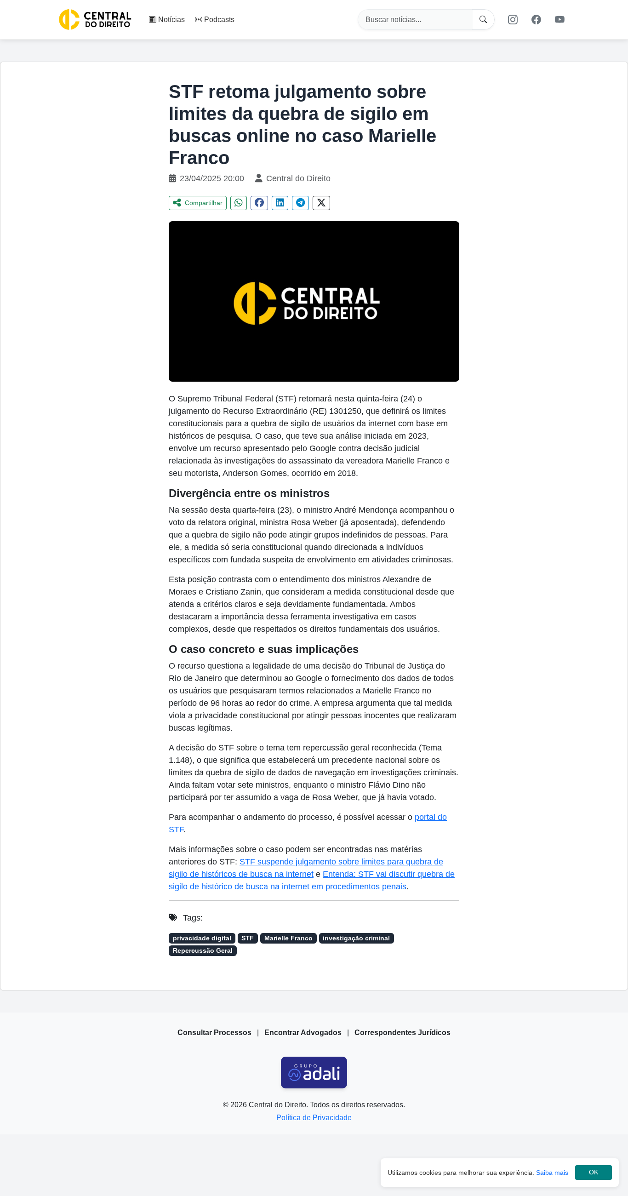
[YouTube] (560, 19)
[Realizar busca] (483, 19)
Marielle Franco (288, 938)
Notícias (171, 19)
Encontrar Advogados (303, 1032)
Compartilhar (204, 202)
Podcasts (219, 19)
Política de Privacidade (314, 1118)
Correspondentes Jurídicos (402, 1032)
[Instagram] (512, 19)
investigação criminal (356, 938)
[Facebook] (536, 19)
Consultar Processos (214, 1032)
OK (593, 1172)
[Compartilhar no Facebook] (259, 203)
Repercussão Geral (203, 950)
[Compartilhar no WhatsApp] (238, 203)
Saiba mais (552, 1172)
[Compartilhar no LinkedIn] (280, 203)
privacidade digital (202, 938)
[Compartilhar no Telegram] (300, 203)
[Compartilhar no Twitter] (321, 203)
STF (247, 938)
